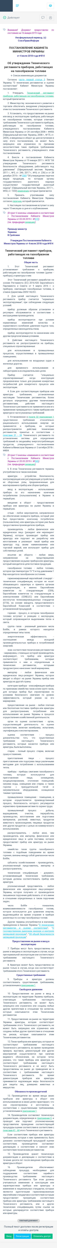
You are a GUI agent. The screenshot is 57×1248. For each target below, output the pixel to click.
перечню (17, 201)
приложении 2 (44, 1118)
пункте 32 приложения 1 (41, 417)
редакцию (30, 222)
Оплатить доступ (42, 1236)
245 (37, 461)
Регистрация (22, 1236)
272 (37, 219)
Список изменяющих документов (30, 75)
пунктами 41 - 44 (11, 1130)
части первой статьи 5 (32, 79)
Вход (9, 1236)
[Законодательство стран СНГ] (6, 6)
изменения (23, 191)
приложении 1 (28, 985)
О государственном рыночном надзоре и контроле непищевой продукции (28, 931)
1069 (24, 175)
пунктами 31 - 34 (12, 435)
